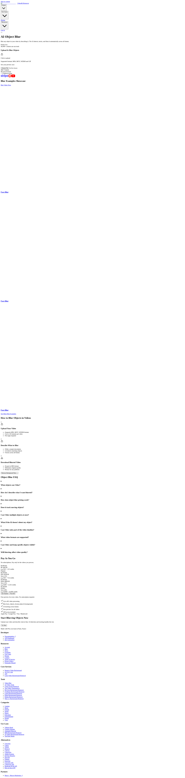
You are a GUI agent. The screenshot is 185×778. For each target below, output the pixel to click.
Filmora (7, 759)
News (6, 651)
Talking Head (9, 727)
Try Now (4, 625)
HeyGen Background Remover (14, 690)
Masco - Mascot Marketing (14, 775)
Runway (7, 749)
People (7, 718)
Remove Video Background (13, 670)
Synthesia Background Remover (14, 692)
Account (7, 647)
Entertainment (9, 716)
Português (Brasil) (10, 663)
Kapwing (7, 761)
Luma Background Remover (13, 693)
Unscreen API (9, 763)
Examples (8, 652)
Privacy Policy (9, 661)
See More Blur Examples (8, 414)
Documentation (10, 636)
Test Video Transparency (12, 688)
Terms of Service (10, 659)
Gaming (7, 706)
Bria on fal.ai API (10, 768)
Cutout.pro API (9, 764)
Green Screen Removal (12, 686)
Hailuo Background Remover (14, 697)
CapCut (7, 750)
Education (8, 715)
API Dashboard (9, 638)
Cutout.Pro (8, 752)
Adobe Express (9, 754)
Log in (3, 30)
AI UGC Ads (9, 672)
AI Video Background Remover (14, 734)
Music (6, 708)
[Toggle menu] (1, 32)
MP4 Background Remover (13, 733)
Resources (5, 22)
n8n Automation (9, 640)
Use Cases (5, 12)
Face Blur (4, 192)
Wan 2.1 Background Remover (14, 699)
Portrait (7, 709)
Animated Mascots (10, 731)
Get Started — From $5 (8, 593)
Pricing (3, 20)
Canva (7, 745)
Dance (7, 713)
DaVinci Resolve (10, 756)
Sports (6, 711)
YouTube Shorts (9, 736)
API (6, 674)
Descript (7, 757)
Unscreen (7, 743)
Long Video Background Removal (15, 675)
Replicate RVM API (11, 766)
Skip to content (5, 1)
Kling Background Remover (13, 695)
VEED (7, 747)
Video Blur (8, 683)
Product (4, 5)
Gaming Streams (10, 729)
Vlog (6, 720)
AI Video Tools (9, 685)
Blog (6, 649)
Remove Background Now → (10, 473)
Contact (7, 658)
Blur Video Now (6, 85)
